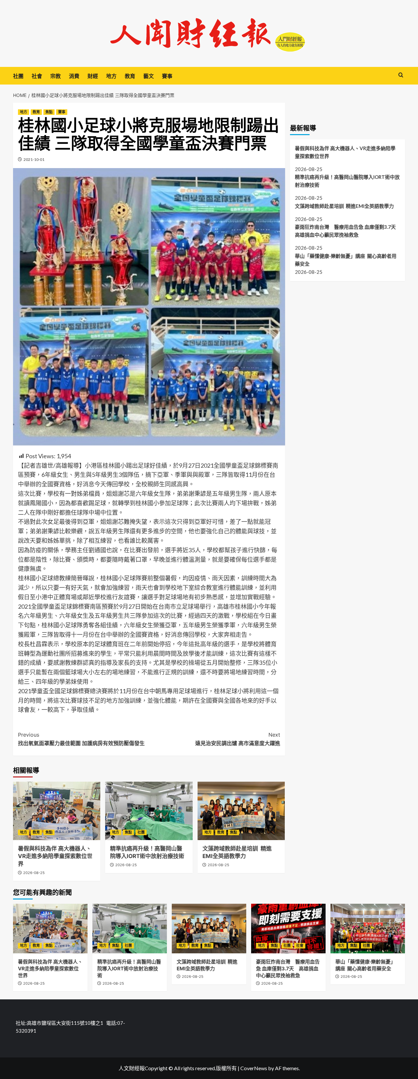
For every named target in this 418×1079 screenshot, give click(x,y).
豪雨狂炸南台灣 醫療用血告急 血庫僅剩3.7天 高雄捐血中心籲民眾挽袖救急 (347, 231)
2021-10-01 (34, 159)
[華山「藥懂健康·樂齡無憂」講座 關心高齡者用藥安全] (367, 928)
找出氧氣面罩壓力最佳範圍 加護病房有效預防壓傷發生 (81, 738)
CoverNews (253, 1068)
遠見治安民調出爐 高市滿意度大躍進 (237, 738)
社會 (37, 76)
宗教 (55, 76)
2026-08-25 (34, 872)
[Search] (401, 75)
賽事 (167, 76)
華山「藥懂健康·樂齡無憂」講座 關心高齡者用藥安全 (345, 260)
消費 (74, 76)
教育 (130, 76)
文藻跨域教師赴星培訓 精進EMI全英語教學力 (344, 206)
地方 (111, 76)
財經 (93, 76)
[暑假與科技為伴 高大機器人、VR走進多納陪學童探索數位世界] (56, 811)
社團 (18, 76)
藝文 (148, 76)
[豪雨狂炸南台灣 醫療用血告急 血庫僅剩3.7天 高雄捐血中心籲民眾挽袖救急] (288, 928)
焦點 (49, 112)
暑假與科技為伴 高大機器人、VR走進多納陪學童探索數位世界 (55, 856)
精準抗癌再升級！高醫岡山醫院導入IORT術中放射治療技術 (347, 181)
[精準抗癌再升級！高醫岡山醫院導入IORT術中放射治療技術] (148, 811)
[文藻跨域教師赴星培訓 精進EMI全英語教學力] (241, 811)
